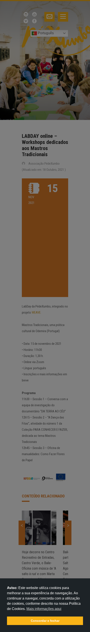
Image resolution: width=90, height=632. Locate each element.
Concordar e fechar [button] (45, 620)
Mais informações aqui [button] (43, 609)
